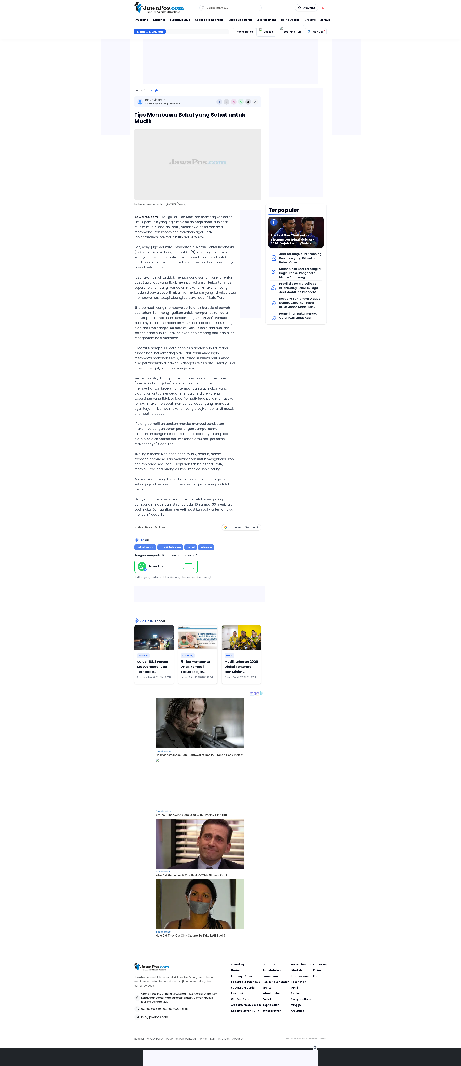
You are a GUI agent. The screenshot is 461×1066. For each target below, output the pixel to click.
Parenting (187, 655)
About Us (238, 1038)
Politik (229, 655)
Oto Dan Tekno (241, 999)
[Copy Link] (255, 102)
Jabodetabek (271, 970)
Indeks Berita (244, 32)
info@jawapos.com (154, 1017)
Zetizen (268, 32)
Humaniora (270, 976)
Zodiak (267, 999)
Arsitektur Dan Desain (246, 1005)
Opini (294, 987)
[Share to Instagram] (234, 102)
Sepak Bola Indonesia (209, 20)
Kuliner (318, 970)
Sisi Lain (296, 993)
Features (268, 964)
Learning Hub (292, 32)
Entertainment (266, 20)
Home (138, 90)
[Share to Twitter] (226, 102)
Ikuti (188, 566)
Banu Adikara (153, 99)
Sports (266, 987)
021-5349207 (172, 1009)
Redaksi (139, 1038)
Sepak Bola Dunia (240, 20)
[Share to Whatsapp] (241, 102)
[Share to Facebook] (219, 102)
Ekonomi (237, 993)
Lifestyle (310, 20)
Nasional (159, 20)
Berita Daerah (290, 20)
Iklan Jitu (318, 32)
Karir (316, 976)
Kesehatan (298, 982)
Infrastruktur (271, 993)
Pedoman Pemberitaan (181, 1038)
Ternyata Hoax (301, 999)
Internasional (300, 976)
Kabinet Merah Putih (245, 1010)
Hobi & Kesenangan (275, 982)
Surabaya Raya (180, 20)
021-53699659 (151, 1009)
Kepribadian (270, 1005)
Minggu (296, 1005)
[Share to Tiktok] (248, 102)
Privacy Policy (155, 1038)
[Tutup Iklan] (315, 1047)
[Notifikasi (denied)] (323, 7)
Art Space (297, 1010)
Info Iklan (224, 1038)
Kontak (203, 1038)
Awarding (141, 20)
